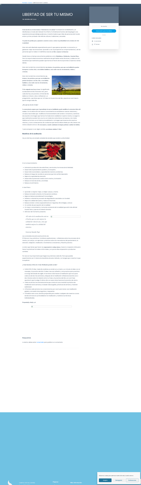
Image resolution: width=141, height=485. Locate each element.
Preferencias (132, 480)
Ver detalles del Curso (29, 19)
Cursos (30, 3)
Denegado (118, 480)
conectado (40, 342)
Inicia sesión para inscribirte (104, 31)
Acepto (105, 480)
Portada (24, 3)
